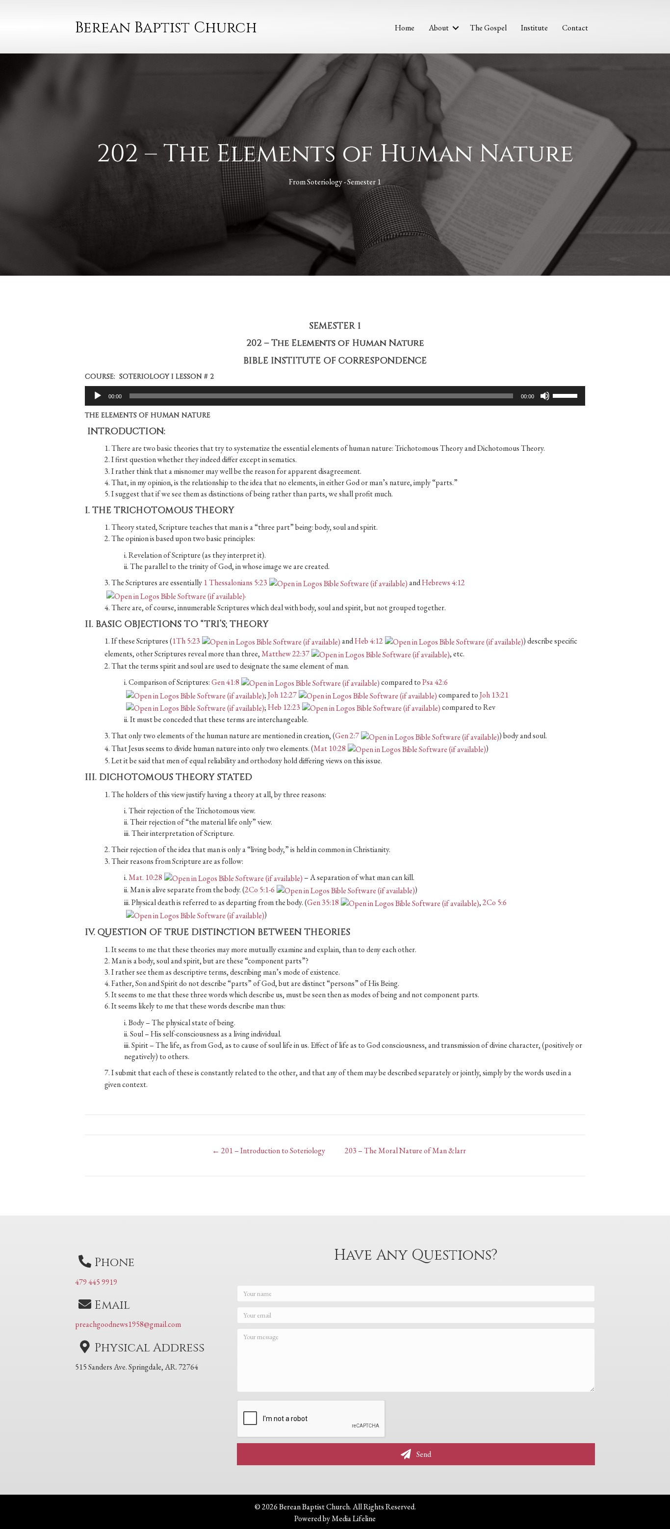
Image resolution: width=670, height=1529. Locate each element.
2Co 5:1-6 (260, 889)
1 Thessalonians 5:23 (235, 582)
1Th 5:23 (186, 641)
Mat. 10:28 (145, 877)
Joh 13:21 (494, 695)
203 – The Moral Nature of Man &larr (405, 1150)
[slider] (566, 395)
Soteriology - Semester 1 (344, 182)
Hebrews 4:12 (443, 582)
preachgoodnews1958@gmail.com (128, 1324)
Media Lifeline (354, 1518)
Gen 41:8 (225, 682)
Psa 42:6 (435, 682)
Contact (575, 28)
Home (404, 28)
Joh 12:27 (282, 695)
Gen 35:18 (323, 902)
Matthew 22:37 (285, 653)
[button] (456, 28)
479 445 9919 (96, 1282)
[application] (335, 396)
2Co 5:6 (495, 902)
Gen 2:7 (347, 735)
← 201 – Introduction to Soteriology (268, 1150)
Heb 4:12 (369, 641)
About (439, 28)
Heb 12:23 (284, 707)
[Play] (98, 396)
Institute (534, 28)
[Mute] (545, 396)
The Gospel (488, 28)
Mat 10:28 (329, 748)
